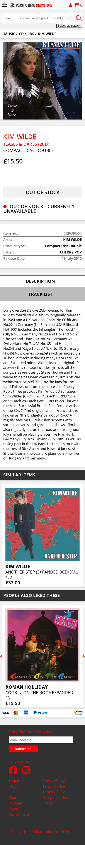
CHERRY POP (71, 252)
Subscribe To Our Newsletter (32, 731)
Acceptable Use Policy (55, 800)
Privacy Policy (53, 780)
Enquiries (16, 780)
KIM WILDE (47, 33)
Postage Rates (15, 806)
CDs (30, 33)
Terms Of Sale (53, 791)
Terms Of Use (53, 786)
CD (21, 33)
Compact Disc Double (63, 246)
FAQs (13, 786)
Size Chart (13, 794)
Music (9, 33)
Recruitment (19, 814)
